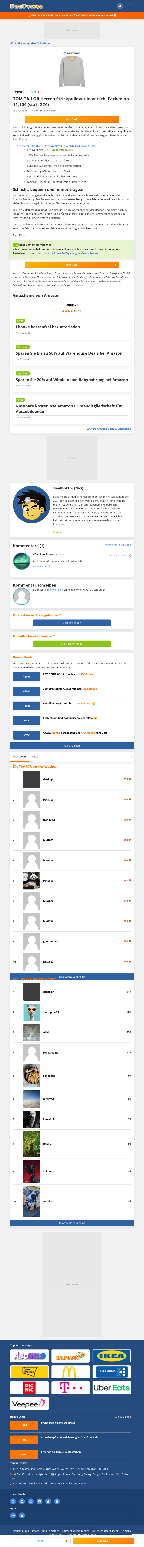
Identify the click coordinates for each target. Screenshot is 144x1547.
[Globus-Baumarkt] (70, 1355)
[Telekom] (70, 1387)
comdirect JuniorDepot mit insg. (70, 688)
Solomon (48, 1171)
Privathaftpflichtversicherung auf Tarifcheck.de (69, 1437)
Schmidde (49, 1075)
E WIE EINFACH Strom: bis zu (68, 674)
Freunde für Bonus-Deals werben (61, 1452)
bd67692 (48, 961)
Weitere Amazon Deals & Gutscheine (109, 428)
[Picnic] (29, 1387)
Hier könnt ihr (67, 253)
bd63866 (48, 880)
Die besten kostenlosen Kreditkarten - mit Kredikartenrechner (49, 1483)
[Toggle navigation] (129, 6)
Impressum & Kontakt (26, 1530)
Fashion (45, 43)
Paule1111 (49, 1119)
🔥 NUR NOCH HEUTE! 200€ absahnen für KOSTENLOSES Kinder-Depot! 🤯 (72, 15)
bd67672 (48, 901)
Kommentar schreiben (118, 544)
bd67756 (48, 799)
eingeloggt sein (54, 589)
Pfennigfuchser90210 (49, 554)
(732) (79, 311)
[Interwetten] (29, 1371)
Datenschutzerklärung (105, 1530)
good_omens (51, 941)
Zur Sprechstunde (72, 643)
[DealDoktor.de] (26, 6)
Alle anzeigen (72, 745)
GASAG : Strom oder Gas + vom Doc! (75, 732)
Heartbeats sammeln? (72, 976)
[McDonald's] (70, 1371)
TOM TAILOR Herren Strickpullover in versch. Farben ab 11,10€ (58, 146)
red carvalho (50, 1052)
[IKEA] (111, 1355)
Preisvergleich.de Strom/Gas (58, 1422)
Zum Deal (71, 119)
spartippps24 (51, 1012)
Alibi (46, 1032)
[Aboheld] (29, 1355)
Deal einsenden (72, 622)
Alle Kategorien (26, 43)
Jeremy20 (49, 1099)
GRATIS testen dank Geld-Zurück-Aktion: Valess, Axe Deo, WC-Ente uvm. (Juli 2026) (61, 1469)
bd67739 (48, 921)
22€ (47, 149)
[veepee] (29, 1403)
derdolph (48, 779)
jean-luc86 (49, 819)
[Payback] (111, 1371)
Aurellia (48, 1201)
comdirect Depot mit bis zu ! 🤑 (69, 703)
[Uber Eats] (111, 1387)
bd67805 (48, 860)
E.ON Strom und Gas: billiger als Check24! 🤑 (70, 718)
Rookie (47, 1144)
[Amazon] (18, 91)
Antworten (38, 566)
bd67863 (48, 840)
